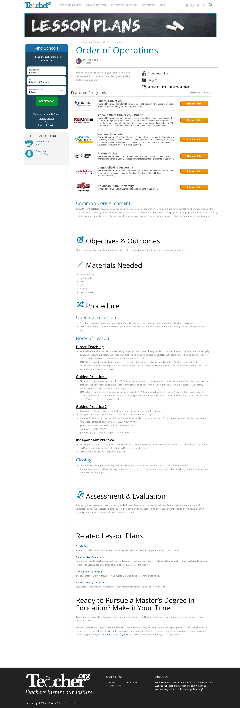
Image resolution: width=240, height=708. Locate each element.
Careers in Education (124, 4)
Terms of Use (72, 703)
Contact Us (114, 685)
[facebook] (192, 5)
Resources (148, 4)
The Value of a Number (89, 571)
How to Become (96, 4)
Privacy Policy (55, 703)
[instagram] (203, 5)
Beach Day (82, 546)
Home (79, 42)
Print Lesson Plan (42, 143)
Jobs (162, 4)
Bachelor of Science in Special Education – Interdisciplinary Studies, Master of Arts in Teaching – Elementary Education (136, 105)
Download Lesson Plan (42, 153)
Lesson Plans (92, 42)
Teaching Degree (70, 4)
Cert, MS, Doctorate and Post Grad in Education (137, 189)
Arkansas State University (115, 186)
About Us (135, 682)
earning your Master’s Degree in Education (118, 634)
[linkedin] (186, 5)
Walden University (110, 134)
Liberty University (109, 101)
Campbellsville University (115, 167)
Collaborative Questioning (91, 557)
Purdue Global (107, 153)
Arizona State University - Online (120, 115)
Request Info (194, 103)
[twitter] (198, 5)
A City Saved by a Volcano (90, 582)
